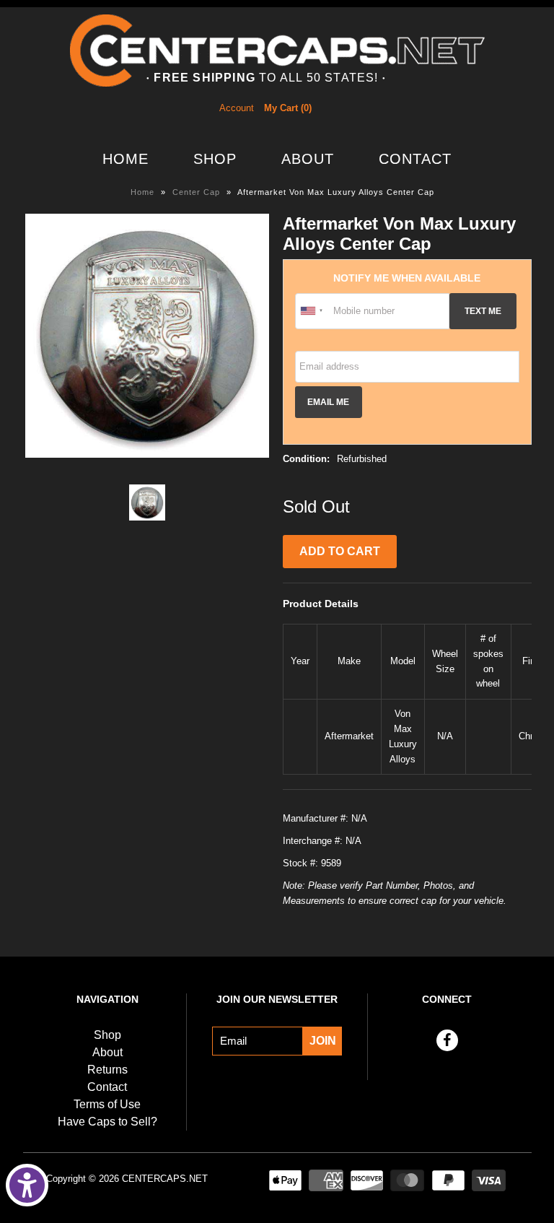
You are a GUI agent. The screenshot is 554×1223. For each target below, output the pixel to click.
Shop (215, 159)
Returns (107, 1069)
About (307, 159)
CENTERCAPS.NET (165, 1178)
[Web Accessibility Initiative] (27, 1185)
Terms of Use (107, 1104)
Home (125, 159)
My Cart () (288, 108)
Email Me (328, 401)
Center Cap (196, 192)
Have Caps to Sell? (107, 1121)
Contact (415, 159)
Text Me (483, 310)
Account (236, 108)
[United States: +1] (312, 311)
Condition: (306, 458)
